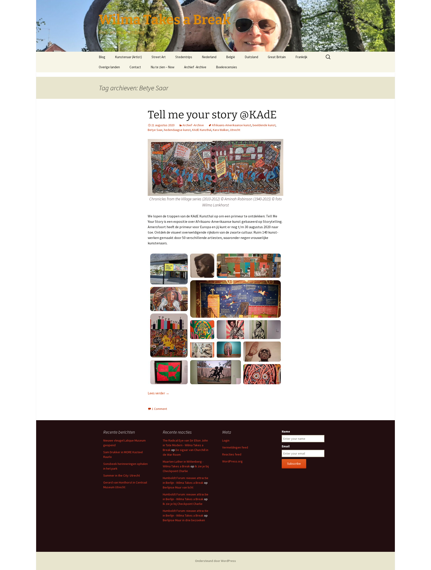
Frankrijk (301, 57)
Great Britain (277, 57)
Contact (135, 67)
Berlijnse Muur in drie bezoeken (184, 520)
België (230, 57)
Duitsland (251, 57)
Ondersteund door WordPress (215, 561)
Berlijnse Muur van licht (178, 487)
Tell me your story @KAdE (212, 114)
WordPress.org (232, 461)
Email (286, 446)
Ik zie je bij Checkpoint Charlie (182, 504)
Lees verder (158, 393)
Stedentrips (183, 57)
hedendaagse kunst (177, 130)
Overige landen (109, 67)
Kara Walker (221, 130)
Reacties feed (231, 454)
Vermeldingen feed (235, 447)
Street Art (159, 57)
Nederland (209, 57)
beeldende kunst (264, 125)
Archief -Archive (195, 67)
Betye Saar (155, 130)
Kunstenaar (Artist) (128, 57)
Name (286, 431)
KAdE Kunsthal (201, 130)
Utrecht (235, 130)
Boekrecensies (226, 67)
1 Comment (159, 409)
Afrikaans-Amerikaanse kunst (231, 125)
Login (225, 440)
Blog (102, 57)
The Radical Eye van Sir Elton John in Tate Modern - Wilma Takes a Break (185, 445)
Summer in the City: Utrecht (121, 475)
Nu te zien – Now (162, 67)
